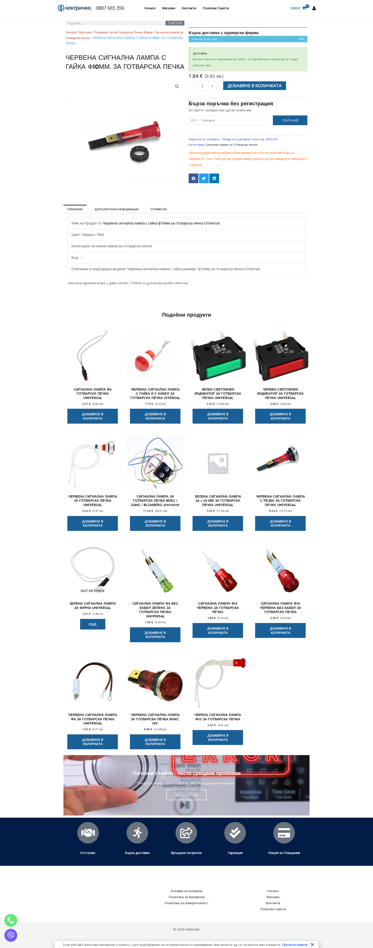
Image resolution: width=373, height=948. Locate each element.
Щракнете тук (186, 795)
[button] (177, 86)
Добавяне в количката (255, 85)
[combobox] (194, 120)
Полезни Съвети (216, 8)
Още (93, 624)
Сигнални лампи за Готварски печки (231, 145)
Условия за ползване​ (187, 891)
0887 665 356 (110, 8)
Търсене (175, 23)
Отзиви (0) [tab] (158, 209)
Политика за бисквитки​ (187, 897)
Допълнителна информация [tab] (116, 209)
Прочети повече (295, 944)
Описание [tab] (75, 209)
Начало (150, 8)
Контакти (189, 8)
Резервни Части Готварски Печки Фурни (123, 32)
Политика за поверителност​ (186, 903)
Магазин (168, 8)
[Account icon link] (314, 8)
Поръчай (290, 120)
